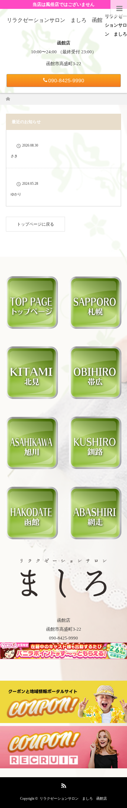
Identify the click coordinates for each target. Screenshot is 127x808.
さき (14, 156)
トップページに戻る (35, 224)
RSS (62, 784)
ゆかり (16, 194)
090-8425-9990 (66, 80)
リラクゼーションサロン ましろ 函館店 (73, 798)
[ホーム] (8, 97)
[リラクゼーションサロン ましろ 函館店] (63, 595)
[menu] (118, 8)
